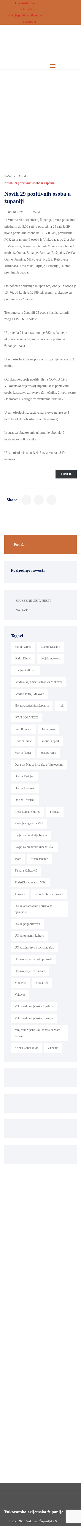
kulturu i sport (50, 741)
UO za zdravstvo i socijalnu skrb (34, 947)
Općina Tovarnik (25, 799)
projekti (55, 811)
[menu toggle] (53, 66)
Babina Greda (23, 646)
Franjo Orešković (25, 670)
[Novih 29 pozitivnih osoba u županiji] (26, 500)
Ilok (61, 705)
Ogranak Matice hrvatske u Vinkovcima (39, 764)
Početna (9, 176)
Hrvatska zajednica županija (32, 705)
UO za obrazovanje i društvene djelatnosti (33, 909)
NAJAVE (22, 610)
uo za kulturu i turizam (49, 894)
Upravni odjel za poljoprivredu (33, 959)
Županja (53, 1047)
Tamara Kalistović (26, 870)
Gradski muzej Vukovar (29, 694)
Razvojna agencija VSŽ (29, 823)
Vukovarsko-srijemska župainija (34, 1006)
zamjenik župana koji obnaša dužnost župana (37, 1033)
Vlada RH (42, 982)
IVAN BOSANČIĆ (26, 717)
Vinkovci (20, 982)
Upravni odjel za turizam (30, 971)
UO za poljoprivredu (27, 924)
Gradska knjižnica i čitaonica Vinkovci (38, 682)
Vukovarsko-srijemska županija (34, 1018)
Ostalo (23, 176)
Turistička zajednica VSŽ (30, 882)
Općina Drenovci (25, 788)
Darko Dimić (23, 658)
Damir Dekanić (50, 646)
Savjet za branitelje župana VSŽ (34, 847)
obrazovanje (48, 752)
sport (18, 859)
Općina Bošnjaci (25, 776)
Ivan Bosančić (23, 729)
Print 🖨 (66, 474)
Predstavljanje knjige (27, 811)
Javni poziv (49, 729)
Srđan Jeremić (39, 859)
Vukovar (20, 994)
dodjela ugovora (50, 658)
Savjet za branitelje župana (31, 835)
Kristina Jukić (23, 741)
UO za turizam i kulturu (29, 935)
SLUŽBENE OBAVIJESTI (33, 600)
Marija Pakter (23, 752)
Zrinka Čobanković (26, 1047)
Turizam (20, 894)
